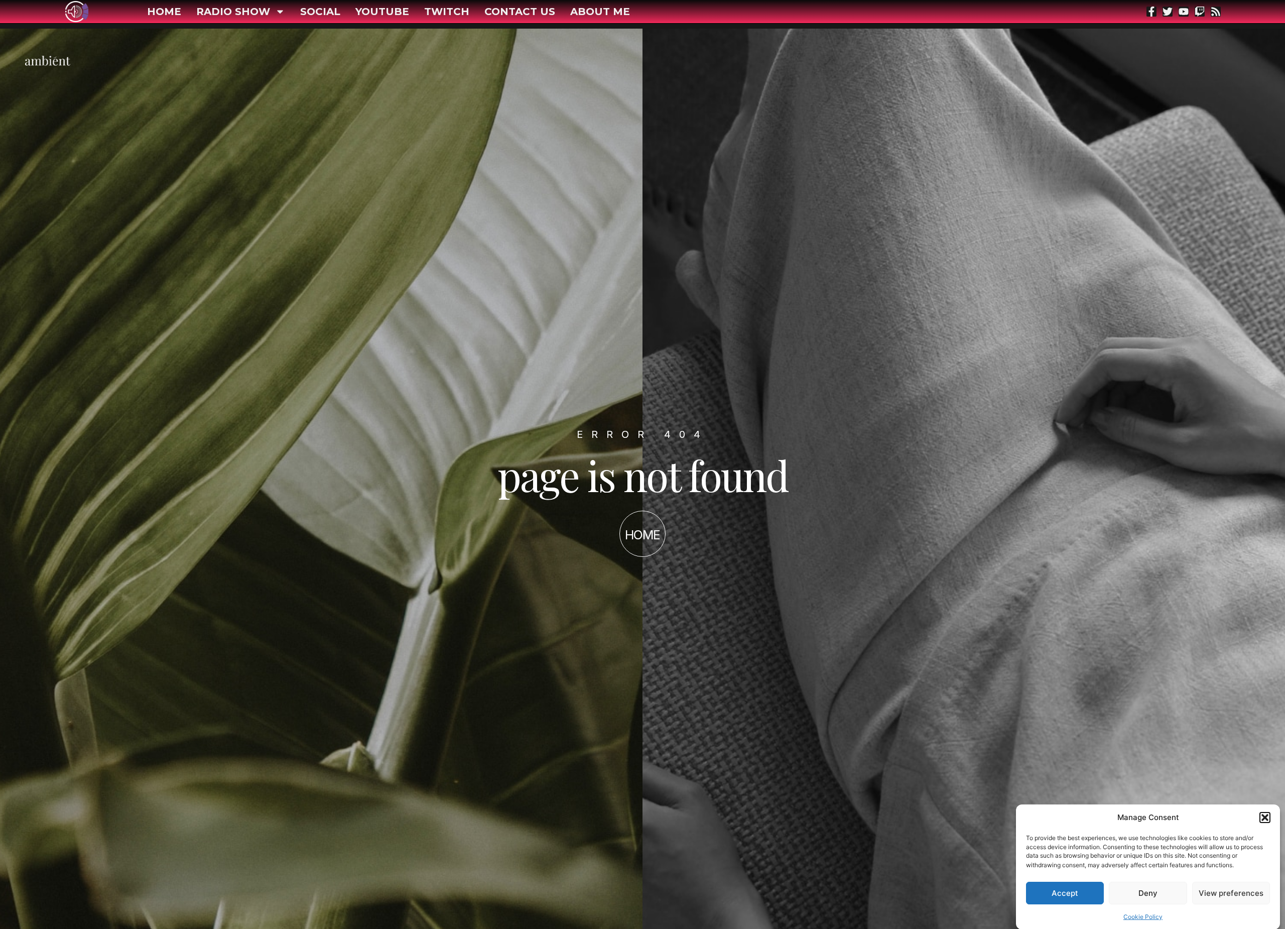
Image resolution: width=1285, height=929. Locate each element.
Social (320, 12)
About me (600, 12)
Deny (1148, 893)
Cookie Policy (1143, 916)
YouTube (382, 12)
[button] (1265, 817)
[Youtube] (1184, 12)
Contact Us (519, 12)
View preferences (1231, 893)
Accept (1065, 893)
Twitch (446, 12)
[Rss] (1216, 12)
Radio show (233, 12)
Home (164, 12)
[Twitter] (1168, 12)
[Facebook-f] (1151, 12)
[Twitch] (1200, 12)
